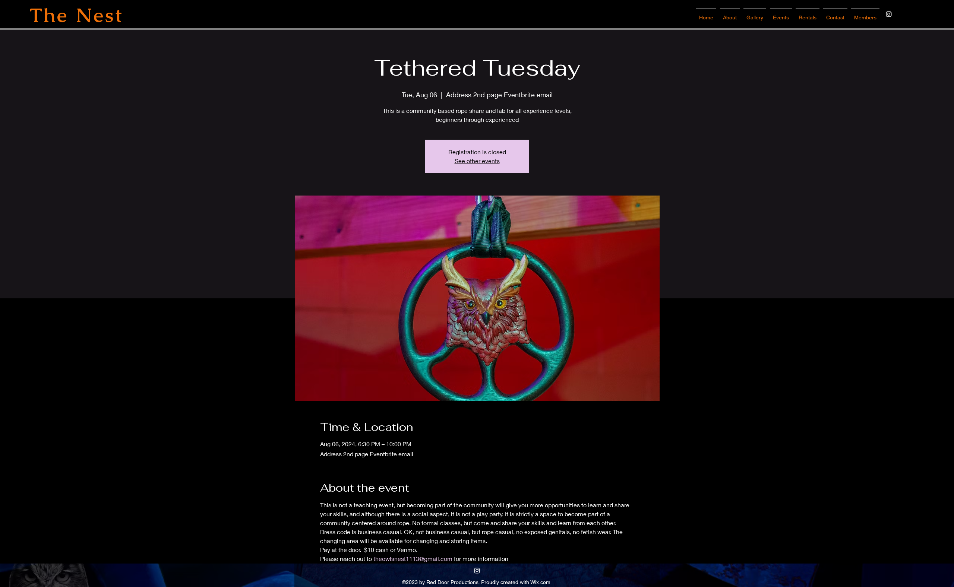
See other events (477, 160)
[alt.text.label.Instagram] (889, 14)
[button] (781, 14)
